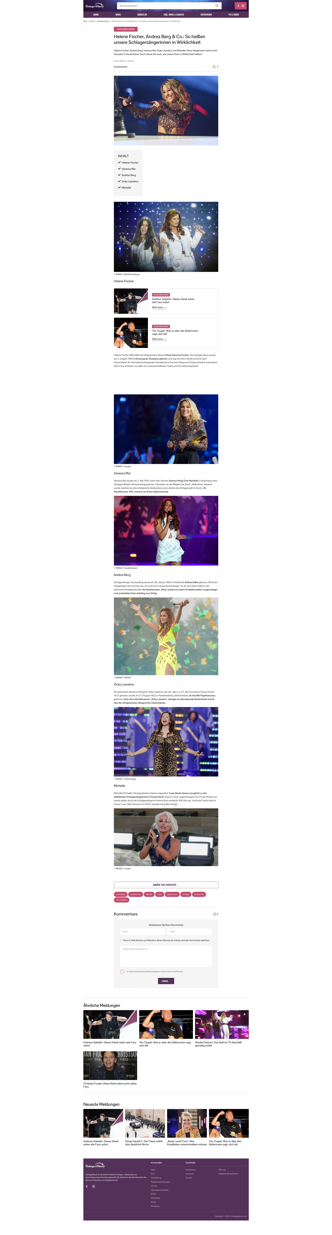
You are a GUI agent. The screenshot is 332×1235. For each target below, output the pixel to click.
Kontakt (189, 1178)
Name (159, 894)
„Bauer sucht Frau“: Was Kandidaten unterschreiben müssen (187, 1143)
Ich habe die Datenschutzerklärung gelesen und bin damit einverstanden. (154, 971)
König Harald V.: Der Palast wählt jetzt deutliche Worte (144, 1143)
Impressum (190, 1174)
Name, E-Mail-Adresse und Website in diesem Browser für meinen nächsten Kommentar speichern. (166, 940)
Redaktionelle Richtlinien (228, 1174)
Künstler (142, 14)
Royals (153, 1202)
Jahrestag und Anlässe (159, 1190)
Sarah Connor (172, 894)
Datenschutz (191, 1170)
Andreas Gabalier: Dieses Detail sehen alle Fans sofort (173, 300)
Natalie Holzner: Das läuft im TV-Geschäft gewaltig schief (218, 1044)
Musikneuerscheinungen (160, 1182)
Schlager (186, 894)
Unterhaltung (156, 1178)
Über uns (222, 1170)
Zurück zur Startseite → (166, 884)
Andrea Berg (129, 175)
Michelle (126, 187)
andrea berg (120, 894)
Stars (153, 1174)
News (118, 14)
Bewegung (155, 1206)
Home (96, 14)
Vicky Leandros (130, 181)
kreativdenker (120, 66)
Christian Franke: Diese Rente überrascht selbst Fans (110, 1085)
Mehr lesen (158, 307)
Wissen (153, 1194)
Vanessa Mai (128, 169)
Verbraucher (155, 1198)
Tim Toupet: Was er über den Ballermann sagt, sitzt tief (175, 332)
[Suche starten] (217, 5)
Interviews (206, 14)
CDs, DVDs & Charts (174, 14)
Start (85, 21)
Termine (154, 1186)
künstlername (135, 894)
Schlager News (103, 21)
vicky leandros (121, 900)
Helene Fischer (130, 162)
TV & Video (234, 14)
